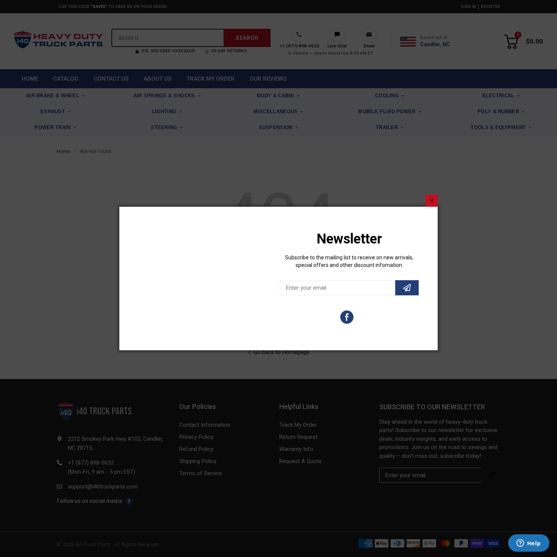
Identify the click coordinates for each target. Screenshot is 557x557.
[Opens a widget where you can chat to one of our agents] (528, 543)
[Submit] (407, 287)
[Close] (432, 201)
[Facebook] (347, 317)
